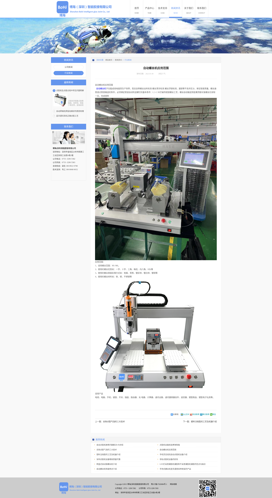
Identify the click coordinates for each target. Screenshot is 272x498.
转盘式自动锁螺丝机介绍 (106, 464)
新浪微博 (195, 414)
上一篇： (110, 422)
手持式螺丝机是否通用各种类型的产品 (175, 469)
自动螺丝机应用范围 (168, 450)
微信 (214, 414)
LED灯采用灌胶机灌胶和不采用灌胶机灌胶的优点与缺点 (183, 464)
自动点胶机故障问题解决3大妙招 (109, 445)
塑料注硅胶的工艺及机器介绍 (108, 454)
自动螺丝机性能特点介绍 (106, 469)
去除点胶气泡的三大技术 (106, 450)
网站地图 (173, 484)
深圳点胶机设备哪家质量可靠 (108, 459)
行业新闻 (128, 60)
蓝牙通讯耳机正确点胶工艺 (67, 116)
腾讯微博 (205, 414)
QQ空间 (186, 414)
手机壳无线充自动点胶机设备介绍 (173, 454)
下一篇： (200, 422)
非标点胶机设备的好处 (169, 459)
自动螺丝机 (101, 89)
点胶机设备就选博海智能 (170, 445)
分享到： (176, 414)
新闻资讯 (118, 60)
